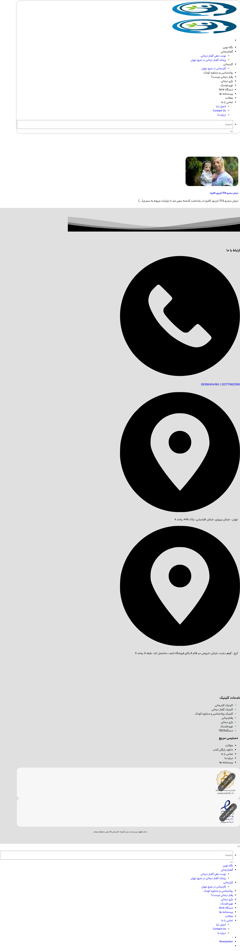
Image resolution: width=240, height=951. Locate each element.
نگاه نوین (228, 48)
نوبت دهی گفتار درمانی (213, 56)
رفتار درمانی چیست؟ (222, 77)
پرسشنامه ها (226, 94)
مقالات (229, 98)
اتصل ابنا (221, 107)
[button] (226, 942)
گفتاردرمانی (227, 52)
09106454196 (210, 384)
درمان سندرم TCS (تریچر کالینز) (224, 193)
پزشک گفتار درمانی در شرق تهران (208, 60)
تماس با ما (227, 102)
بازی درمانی (227, 81)
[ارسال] (231, 131)
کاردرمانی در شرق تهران (213, 69)
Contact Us (219, 111)
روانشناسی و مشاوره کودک (218, 73)
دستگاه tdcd (226, 90)
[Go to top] (238, 846)
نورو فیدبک (226, 86)
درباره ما (222, 115)
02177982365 (231, 384)
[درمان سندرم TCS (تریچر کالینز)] (212, 185)
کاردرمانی (228, 64)
